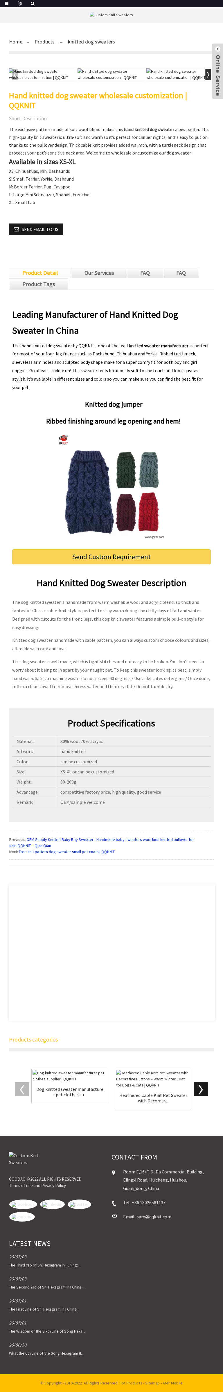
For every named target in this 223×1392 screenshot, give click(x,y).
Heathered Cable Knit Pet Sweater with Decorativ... (153, 1098)
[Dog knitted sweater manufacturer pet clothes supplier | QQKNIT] (70, 1076)
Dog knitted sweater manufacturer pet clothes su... (69, 1091)
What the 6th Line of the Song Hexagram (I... (46, 1353)
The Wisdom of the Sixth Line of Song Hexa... (47, 1331)
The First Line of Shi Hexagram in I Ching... (44, 1309)
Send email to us (40, 229)
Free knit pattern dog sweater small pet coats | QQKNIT (67, 851)
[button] (208, 74)
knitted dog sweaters (91, 41)
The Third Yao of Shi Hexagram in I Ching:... (44, 1265)
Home (15, 41)
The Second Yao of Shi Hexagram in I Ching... (46, 1287)
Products (45, 41)
